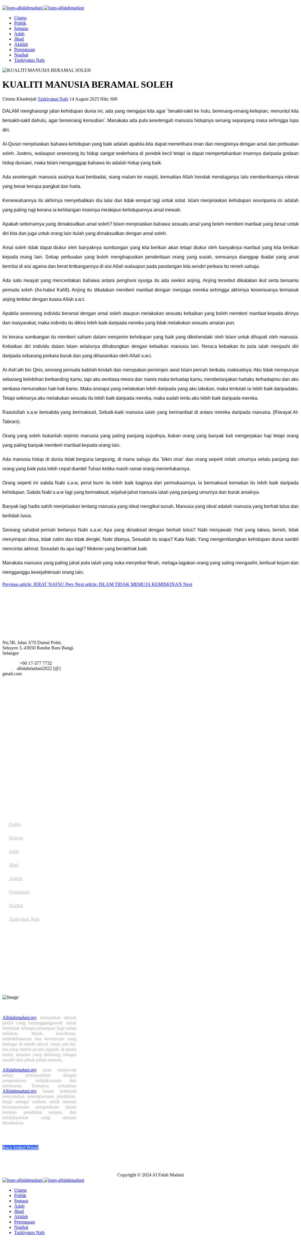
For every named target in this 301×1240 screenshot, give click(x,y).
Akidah (21, 44)
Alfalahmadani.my (19, 1017)
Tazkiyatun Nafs (29, 60)
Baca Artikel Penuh (20, 1147)
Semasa (21, 28)
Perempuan (24, 49)
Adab (19, 33)
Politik (20, 23)
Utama (20, 17)
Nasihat (21, 54)
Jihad (19, 38)
